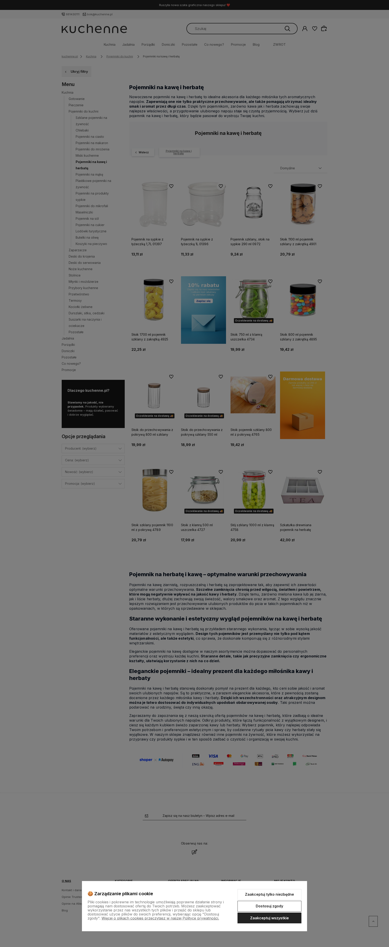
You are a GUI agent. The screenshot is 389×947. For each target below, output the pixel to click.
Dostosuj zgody (269, 906)
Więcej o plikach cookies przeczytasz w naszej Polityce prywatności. (160, 918)
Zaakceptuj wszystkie (269, 918)
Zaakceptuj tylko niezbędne (269, 894)
